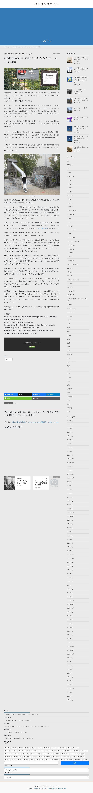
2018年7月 (70, 619)
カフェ (63, 748)
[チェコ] (9, 483)
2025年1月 (70, 436)
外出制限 (56, 757)
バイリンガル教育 (72, 264)
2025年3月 (70, 428)
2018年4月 (70, 631)
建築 (68, 339)
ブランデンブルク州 (73, 279)
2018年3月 (70, 635)
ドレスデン (70, 253)
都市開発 (69, 408)
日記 (21, 760)
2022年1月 (70, 470)
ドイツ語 (84, 751)
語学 (68, 404)
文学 (68, 350)
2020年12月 (70, 512)
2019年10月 (70, 562)
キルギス (69, 191)
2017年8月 (70, 661)
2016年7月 (70, 700)
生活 (48, 760)
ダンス (69, 218)
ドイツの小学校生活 (73, 241)
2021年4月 (70, 497)
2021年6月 (70, 493)
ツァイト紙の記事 (42, 228)
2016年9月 (70, 692)
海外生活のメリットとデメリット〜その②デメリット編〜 (81, 128)
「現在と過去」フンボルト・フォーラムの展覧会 (19, 738)
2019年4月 (70, 585)
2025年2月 (70, 432)
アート (69, 172)
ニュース (69, 256)
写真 (35, 757)
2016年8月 (70, 696)
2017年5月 (70, 673)
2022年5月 (70, 466)
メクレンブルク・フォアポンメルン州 (77, 300)
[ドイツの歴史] (54, 479)
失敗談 (69, 335)
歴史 (68, 385)
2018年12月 (70, 600)
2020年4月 (70, 539)
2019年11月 (70, 558)
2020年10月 (70, 520)
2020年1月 (70, 550)
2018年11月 (70, 604)
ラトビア (9, 757)
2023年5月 (70, 447)
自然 (63, 760)
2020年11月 (70, 516)
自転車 (70, 760)
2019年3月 (70, 589)
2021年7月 (70, 489)
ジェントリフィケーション (36, 751)
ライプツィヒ (71, 312)
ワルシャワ (19, 757)
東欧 (68, 381)
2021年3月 (70, 501)
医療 (68, 331)
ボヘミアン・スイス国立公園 (51, 754)
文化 (14, 760)
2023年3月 (70, 455)
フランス (69, 276)
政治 (68, 343)
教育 (68, 347)
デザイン (69, 226)
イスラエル (70, 176)
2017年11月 (70, 650)
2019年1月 (70, 596)
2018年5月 (70, 627)
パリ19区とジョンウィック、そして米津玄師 (18, 720)
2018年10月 (70, 608)
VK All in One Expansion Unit (58, 788)
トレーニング (71, 230)
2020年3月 (70, 543)
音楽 (68, 411)
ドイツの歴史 (71, 245)
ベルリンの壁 (36, 754)
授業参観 (81, 757)
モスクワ (69, 304)
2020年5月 (70, 535)
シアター (69, 207)
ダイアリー (70, 214)
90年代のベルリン (11, 748)
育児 (68, 400)
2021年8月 (70, 485)
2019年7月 (70, 573)
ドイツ (69, 233)
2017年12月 (70, 646)
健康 (68, 327)
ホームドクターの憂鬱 (80, 108)
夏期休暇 (48, 757)
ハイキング (10, 754)
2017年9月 (70, 658)
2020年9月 (70, 524)
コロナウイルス (73, 748)
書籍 (68, 373)
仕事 (68, 324)
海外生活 (69, 389)
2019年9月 (70, 566)
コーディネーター (11, 751)
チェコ (69, 222)
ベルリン (56, 53)
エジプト (69, 188)
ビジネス (69, 272)
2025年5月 (70, 420)
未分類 (69, 377)
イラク (69, 180)
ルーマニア (70, 316)
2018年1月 (70, 642)
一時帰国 (28, 757)
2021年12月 (70, 474)
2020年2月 (70, 547)
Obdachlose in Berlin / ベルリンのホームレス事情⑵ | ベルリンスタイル (35, 422)
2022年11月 (70, 459)
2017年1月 (70, 684)
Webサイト (70, 165)
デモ (77, 751)
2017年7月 (70, 665)
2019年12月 (70, 554)
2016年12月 (70, 688)
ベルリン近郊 (71, 291)
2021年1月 (70, 508)
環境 (68, 392)
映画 (68, 366)
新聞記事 (69, 354)
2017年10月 (70, 654)
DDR (21, 748)
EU (68, 161)
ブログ (18, 754)
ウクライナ (70, 184)
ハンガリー (70, 260)
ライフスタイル (71, 308)
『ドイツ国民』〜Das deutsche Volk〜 (16, 732)
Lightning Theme (46, 788)
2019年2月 (70, 593)
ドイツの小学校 (71, 237)
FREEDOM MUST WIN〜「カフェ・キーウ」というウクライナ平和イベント (27, 726)
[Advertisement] (46, 24)
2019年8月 (70, 570)
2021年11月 (70, 478)
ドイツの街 (70, 249)
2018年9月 (70, 612)
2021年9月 (70, 482)
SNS (28, 748)
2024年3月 (70, 439)
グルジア (69, 195)
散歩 (8, 760)
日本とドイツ (71, 362)
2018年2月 (70, 638)
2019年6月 (70, 577)
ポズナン (65, 754)
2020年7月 (70, 528)
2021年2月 (70, 505)
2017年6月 (70, 669)
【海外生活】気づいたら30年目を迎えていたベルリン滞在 (81, 59)
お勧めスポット (37, 748)
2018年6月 (70, 623)
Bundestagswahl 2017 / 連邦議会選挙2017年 (41, 483)
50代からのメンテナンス (81, 117)
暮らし (69, 369)
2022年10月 (70, 462)
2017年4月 (70, 677)
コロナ (69, 199)
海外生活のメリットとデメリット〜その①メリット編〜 (81, 138)
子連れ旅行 (66, 757)
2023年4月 (70, 451)
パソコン (69, 268)
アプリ (69, 168)
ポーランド (70, 295)
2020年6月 (70, 531)
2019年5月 (70, 581)
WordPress (36, 788)
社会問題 (69, 396)
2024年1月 (70, 443)
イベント (55, 748)
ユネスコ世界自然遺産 (78, 754)
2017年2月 (70, 680)
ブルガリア (70, 283)
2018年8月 (70, 616)
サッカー (69, 203)
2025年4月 (70, 424)
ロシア (69, 320)
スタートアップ (71, 210)
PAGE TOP (89, 767)
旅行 (68, 358)
